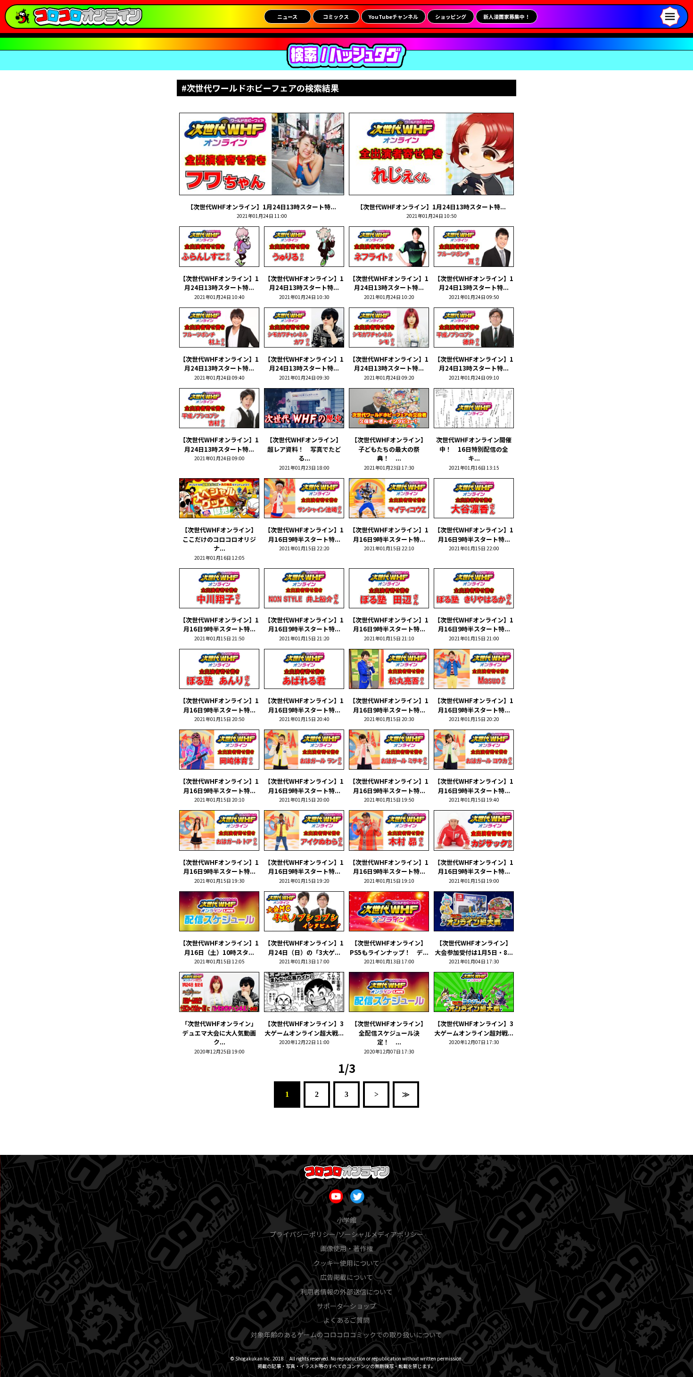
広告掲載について (346, 1277)
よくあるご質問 (346, 1320)
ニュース (287, 16)
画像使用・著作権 (346, 1248)
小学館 (346, 1220)
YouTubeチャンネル (393, 16)
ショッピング (450, 16)
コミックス (336, 16)
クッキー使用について (347, 1263)
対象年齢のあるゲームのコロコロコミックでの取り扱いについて (346, 1334)
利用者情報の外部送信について (346, 1291)
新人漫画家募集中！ (506, 16)
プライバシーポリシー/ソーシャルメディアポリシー (346, 1234)
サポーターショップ (346, 1306)
